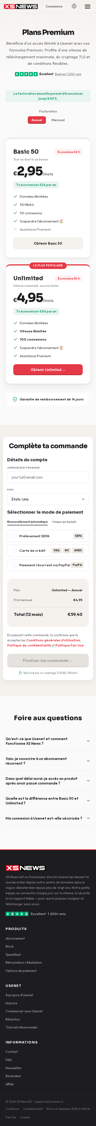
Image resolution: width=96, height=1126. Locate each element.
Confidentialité (33, 1109)
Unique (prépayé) (64, 521)
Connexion (54, 6)
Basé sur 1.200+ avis (68, 74)
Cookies (25, 1117)
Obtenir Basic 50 (48, 243)
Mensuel (58, 120)
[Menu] (87, 6)
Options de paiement (21, 971)
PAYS (10, 489)
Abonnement (15, 938)
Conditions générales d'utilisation (53, 640)
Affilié (10, 1084)
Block (10, 946)
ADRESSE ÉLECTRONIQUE (23, 467)
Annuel (36, 120)
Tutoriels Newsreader (22, 1027)
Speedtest (13, 954)
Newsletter (14, 1068)
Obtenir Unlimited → (48, 369)
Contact (12, 1052)
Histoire (11, 1003)
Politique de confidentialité (29, 645)
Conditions (13, 1109)
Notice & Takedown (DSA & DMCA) (68, 1109)
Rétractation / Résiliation (24, 962)
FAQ (9, 1060)
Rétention (13, 1019)
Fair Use (11, 1117)
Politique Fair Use (69, 645)
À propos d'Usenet (19, 995)
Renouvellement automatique (27, 521)
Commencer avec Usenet (24, 1011)
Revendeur (13, 1076)
